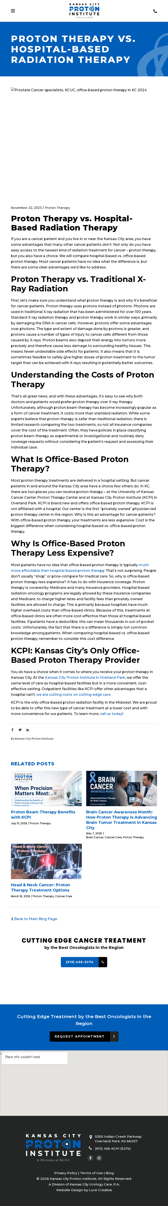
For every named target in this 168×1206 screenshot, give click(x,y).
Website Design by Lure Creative (84, 1190)
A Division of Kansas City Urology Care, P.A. (84, 1184)
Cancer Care (113, 837)
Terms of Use (91, 1173)
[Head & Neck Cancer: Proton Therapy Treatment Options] (46, 861)
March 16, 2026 (20, 896)
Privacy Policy (65, 1173)
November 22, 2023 (26, 208)
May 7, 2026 (94, 833)
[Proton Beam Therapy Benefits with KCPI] (46, 791)
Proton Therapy (57, 208)
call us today (111, 714)
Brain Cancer (94, 837)
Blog (110, 1173)
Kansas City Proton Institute (34, 738)
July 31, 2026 (19, 823)
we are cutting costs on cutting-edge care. (73, 694)
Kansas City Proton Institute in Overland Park (85, 677)
